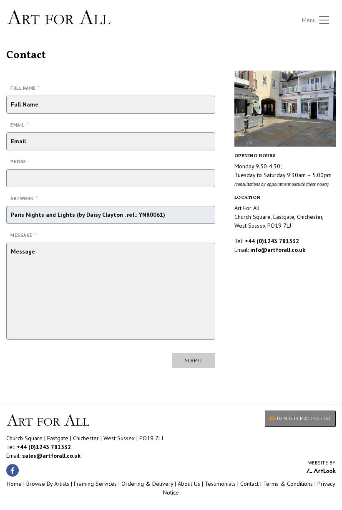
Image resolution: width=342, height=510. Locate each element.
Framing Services (95, 483)
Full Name (25, 87)
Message (23, 235)
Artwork (24, 198)
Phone (18, 162)
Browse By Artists (47, 483)
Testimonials (220, 483)
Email (19, 124)
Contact (249, 483)
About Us (189, 483)
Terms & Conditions (288, 483)
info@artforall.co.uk (277, 250)
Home (14, 483)
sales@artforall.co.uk (51, 455)
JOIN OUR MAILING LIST (303, 418)
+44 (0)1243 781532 (272, 241)
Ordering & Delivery (147, 483)
